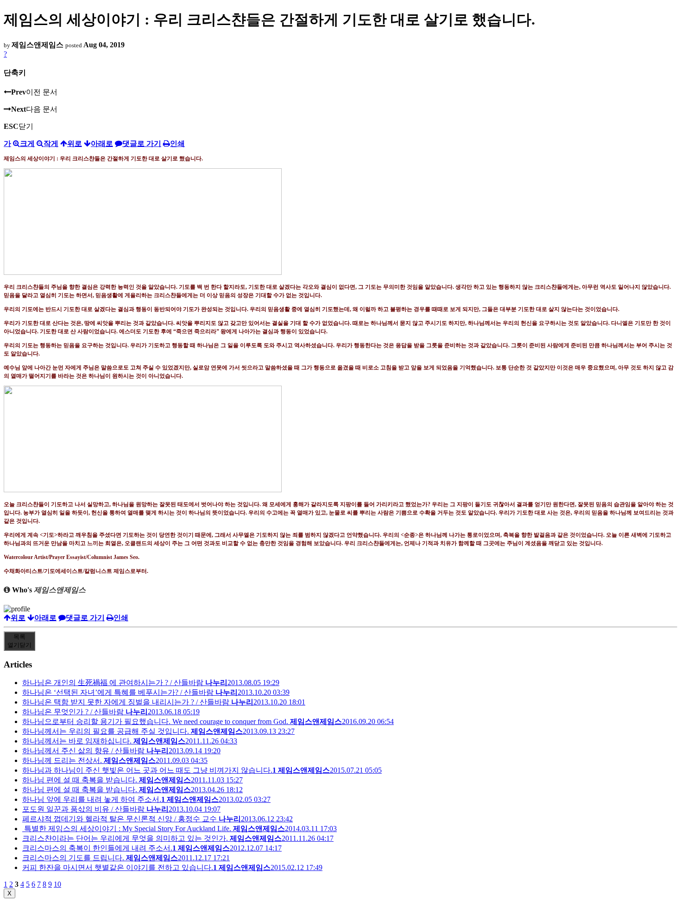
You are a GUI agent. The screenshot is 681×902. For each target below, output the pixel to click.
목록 (19, 640)
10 (57, 884)
